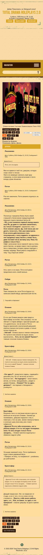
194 (18, 132)
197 (13, 135)
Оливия (8, 307)
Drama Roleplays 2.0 (21, 12)
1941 (6, 157)
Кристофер (9, 346)
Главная (9, 21)
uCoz (25, 550)
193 (13, 132)
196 (9, 135)
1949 (14, 448)
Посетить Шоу (32, 21)
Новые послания (9, 126)
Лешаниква (6, 143)
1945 (14, 285)
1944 (14, 265)
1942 (6, 192)
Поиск (35, 126)
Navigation (8, 65)
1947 (14, 352)
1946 (14, 313)
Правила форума (27, 126)
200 (9, 138)
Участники (18, 126)
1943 (14, 211)
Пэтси (7, 186)
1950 (14, 471)
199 (4, 138)
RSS (32, 18)
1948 (14, 406)
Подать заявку (20, 21)
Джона (18, 143)
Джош (13, 143)
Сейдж (7, 279)
